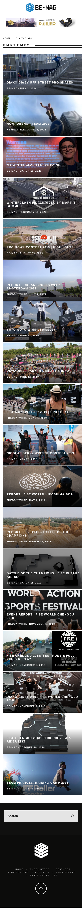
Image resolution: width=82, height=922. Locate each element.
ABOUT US (42, 872)
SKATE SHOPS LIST (43, 875)
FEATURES (63, 869)
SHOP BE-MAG (66, 872)
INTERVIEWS (20, 872)
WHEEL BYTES (40, 869)
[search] (72, 816)
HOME (19, 869)
